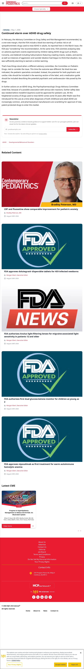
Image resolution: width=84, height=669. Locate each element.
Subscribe (72, 129)
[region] (42, 659)
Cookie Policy (15, 660)
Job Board (42, 552)
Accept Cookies (60, 665)
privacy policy (43, 134)
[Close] (80, 653)
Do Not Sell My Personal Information (42, 559)
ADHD (4, 142)
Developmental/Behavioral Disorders (21, 142)
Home (28, 611)
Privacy (42, 557)
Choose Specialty (40, 9)
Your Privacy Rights (42, 562)
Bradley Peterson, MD (13, 213)
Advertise (42, 544)
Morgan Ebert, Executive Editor (17, 275)
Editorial (42, 549)
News (45, 611)
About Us (42, 542)
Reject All (74, 665)
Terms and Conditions (42, 554)
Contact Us (42, 547)
